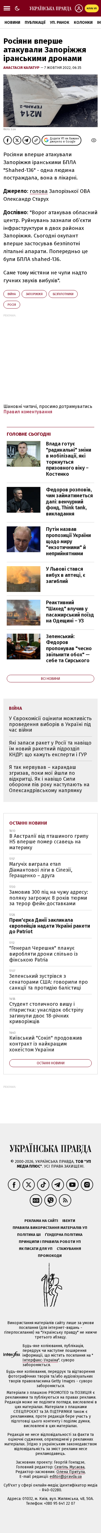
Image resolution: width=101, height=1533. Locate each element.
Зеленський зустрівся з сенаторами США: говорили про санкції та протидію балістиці (48, 982)
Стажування (69, 1249)
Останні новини (28, 823)
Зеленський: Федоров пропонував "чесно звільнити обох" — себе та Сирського (69, 648)
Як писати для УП (35, 1249)
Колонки (83, 22)
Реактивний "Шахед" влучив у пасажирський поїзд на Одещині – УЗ (70, 611)
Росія (12, 305)
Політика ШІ (29, 1235)
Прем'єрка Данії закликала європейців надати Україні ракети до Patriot (49, 926)
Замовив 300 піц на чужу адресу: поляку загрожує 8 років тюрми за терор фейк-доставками (48, 898)
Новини (12, 22)
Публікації (35, 22)
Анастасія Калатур (21, 68)
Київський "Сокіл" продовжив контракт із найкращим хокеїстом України (45, 1044)
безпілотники (63, 294)
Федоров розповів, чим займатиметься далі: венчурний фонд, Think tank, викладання (69, 502)
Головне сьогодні (29, 434)
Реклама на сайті (41, 1221)
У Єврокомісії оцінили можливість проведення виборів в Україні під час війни (50, 724)
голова (39, 191)
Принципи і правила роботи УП (50, 1242)
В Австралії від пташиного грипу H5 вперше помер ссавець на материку (48, 842)
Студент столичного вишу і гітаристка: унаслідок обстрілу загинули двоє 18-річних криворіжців (46, 1013)
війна (12, 294)
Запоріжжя (34, 294)
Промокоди (50, 1256)
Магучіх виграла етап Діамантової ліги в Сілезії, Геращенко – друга (40, 870)
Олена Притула (70, 1471)
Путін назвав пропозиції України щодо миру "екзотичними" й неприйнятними (68, 541)
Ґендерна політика (63, 1235)
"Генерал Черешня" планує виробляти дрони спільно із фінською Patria (43, 954)
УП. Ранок (59, 22)
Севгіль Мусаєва (69, 1467)
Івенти (68, 1221)
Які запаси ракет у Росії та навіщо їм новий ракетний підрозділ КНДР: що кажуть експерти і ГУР (50, 748)
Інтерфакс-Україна (40, 1360)
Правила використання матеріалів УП (50, 1228)
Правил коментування (27, 411)
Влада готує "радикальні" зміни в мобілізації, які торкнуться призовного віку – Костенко (68, 459)
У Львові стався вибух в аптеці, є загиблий (65, 575)
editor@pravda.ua (66, 1476)
